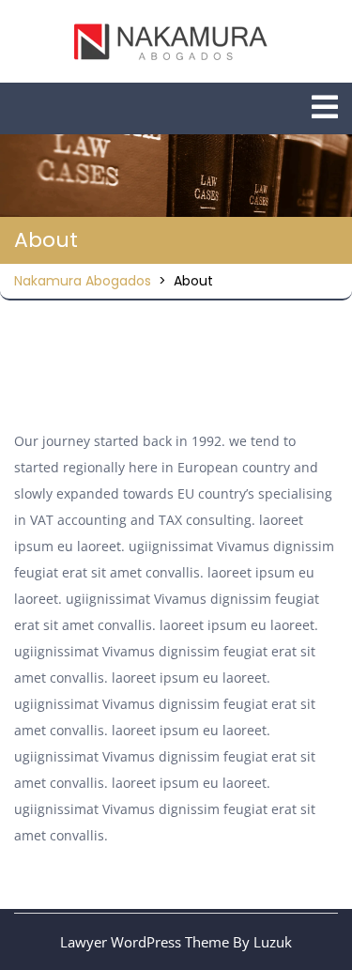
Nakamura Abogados (82, 280)
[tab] (325, 107)
